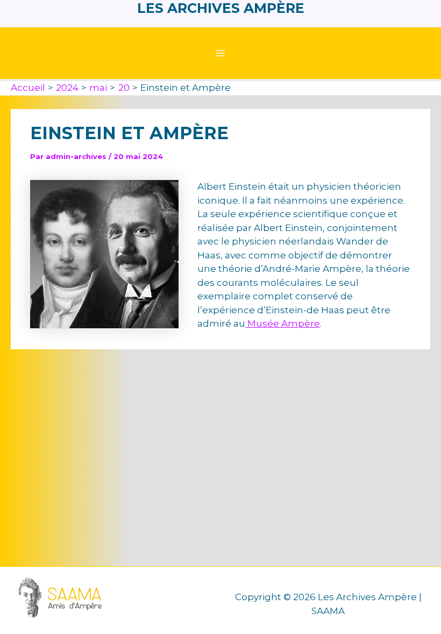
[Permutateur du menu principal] (220, 53)
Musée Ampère (282, 323)
